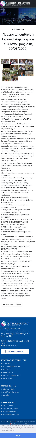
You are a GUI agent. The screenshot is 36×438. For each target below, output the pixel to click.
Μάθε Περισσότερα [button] (8, 430)
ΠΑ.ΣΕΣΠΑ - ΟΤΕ (11, 421)
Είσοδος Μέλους (9, 389)
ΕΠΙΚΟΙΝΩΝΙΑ (8, 378)
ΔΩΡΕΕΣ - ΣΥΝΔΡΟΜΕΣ (12, 375)
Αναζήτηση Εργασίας (11, 392)
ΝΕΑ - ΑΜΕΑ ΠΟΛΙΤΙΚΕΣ (12, 366)
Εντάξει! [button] (18, 435)
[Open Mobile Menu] (34, 3)
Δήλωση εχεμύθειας (10, 409)
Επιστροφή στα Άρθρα (13, 304)
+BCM (26, 424)
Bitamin (13, 424)
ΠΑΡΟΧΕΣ (7, 369)
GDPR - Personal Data (11, 415)
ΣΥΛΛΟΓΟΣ (7, 363)
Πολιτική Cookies (9, 412)
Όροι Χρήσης (8, 406)
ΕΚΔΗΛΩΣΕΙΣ (8, 372)
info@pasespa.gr (12, 345)
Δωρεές (6, 395)
